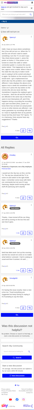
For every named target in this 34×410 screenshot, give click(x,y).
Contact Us (29, 392)
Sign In (31, 3)
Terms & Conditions (27, 389)
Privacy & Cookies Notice (8, 390)
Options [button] (3, 28)
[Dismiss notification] (31, 8)
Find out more (6, 168)
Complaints (4, 392)
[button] (31, 37)
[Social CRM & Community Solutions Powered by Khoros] (28, 406)
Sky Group (4, 394)
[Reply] (29, 130)
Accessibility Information (26, 390)
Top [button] (18, 385)
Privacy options (5, 389)
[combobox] (15, 14)
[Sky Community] (11, 2)
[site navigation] (2, 2)
